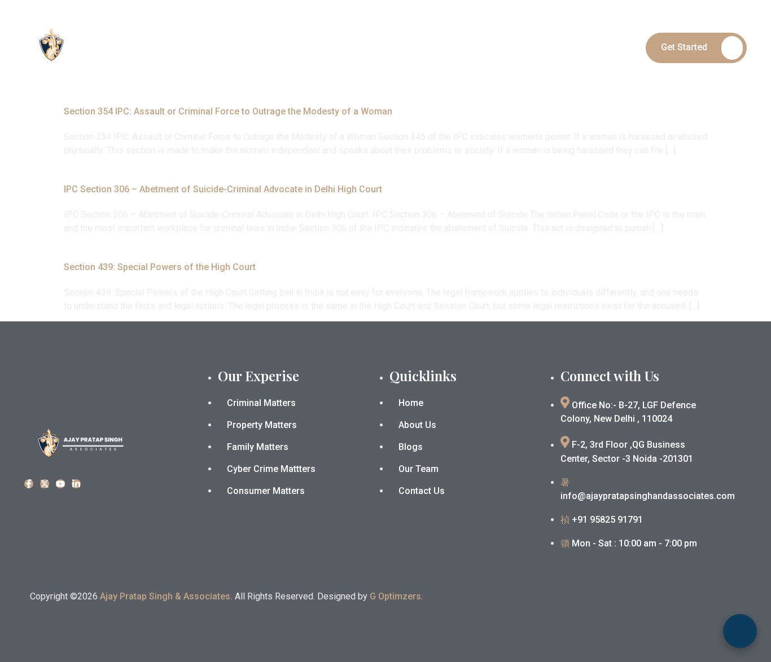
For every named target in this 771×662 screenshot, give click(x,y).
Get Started (684, 47)
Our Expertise (412, 47)
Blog (530, 47)
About (356, 47)
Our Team (484, 47)
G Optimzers (395, 596)
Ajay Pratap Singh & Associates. (166, 596)
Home (314, 47)
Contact (573, 47)
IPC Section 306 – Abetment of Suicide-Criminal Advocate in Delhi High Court (223, 189)
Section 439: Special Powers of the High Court (160, 267)
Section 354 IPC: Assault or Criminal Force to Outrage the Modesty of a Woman (228, 111)
